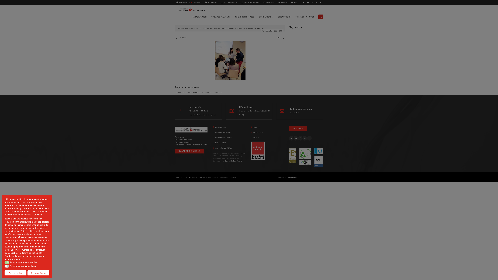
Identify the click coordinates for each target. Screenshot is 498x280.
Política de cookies (21, 215)
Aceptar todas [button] (15, 273)
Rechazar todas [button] (38, 273)
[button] (7, 262)
